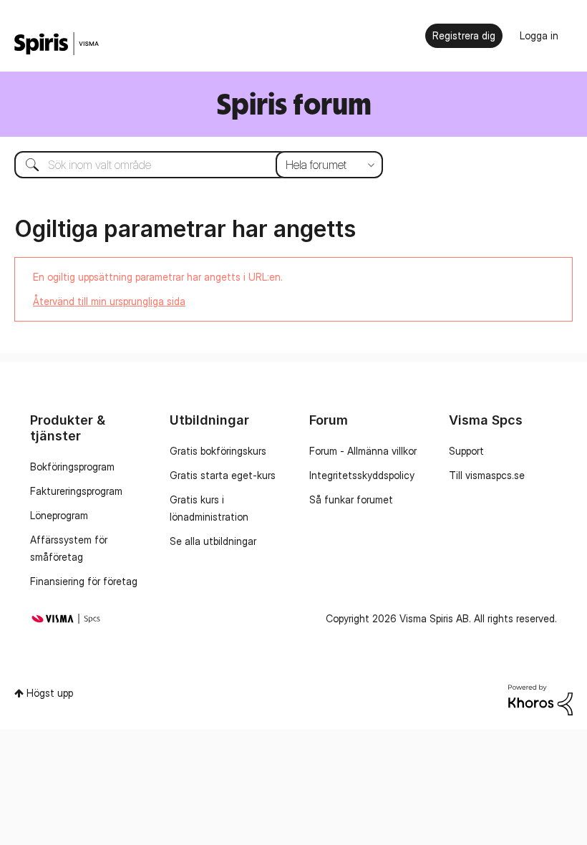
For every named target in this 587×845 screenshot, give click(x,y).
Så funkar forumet (351, 499)
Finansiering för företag (83, 581)
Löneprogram (59, 515)
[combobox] (188, 164)
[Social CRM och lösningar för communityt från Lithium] (540, 698)
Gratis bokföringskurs (218, 451)
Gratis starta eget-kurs (223, 475)
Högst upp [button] (49, 693)
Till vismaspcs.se (487, 475)
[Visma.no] (56, 44)
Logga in (539, 35)
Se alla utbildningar (213, 541)
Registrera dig (463, 35)
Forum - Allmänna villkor (363, 451)
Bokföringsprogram (72, 466)
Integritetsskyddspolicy (361, 475)
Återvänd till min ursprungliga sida (109, 301)
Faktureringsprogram (76, 491)
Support (466, 451)
